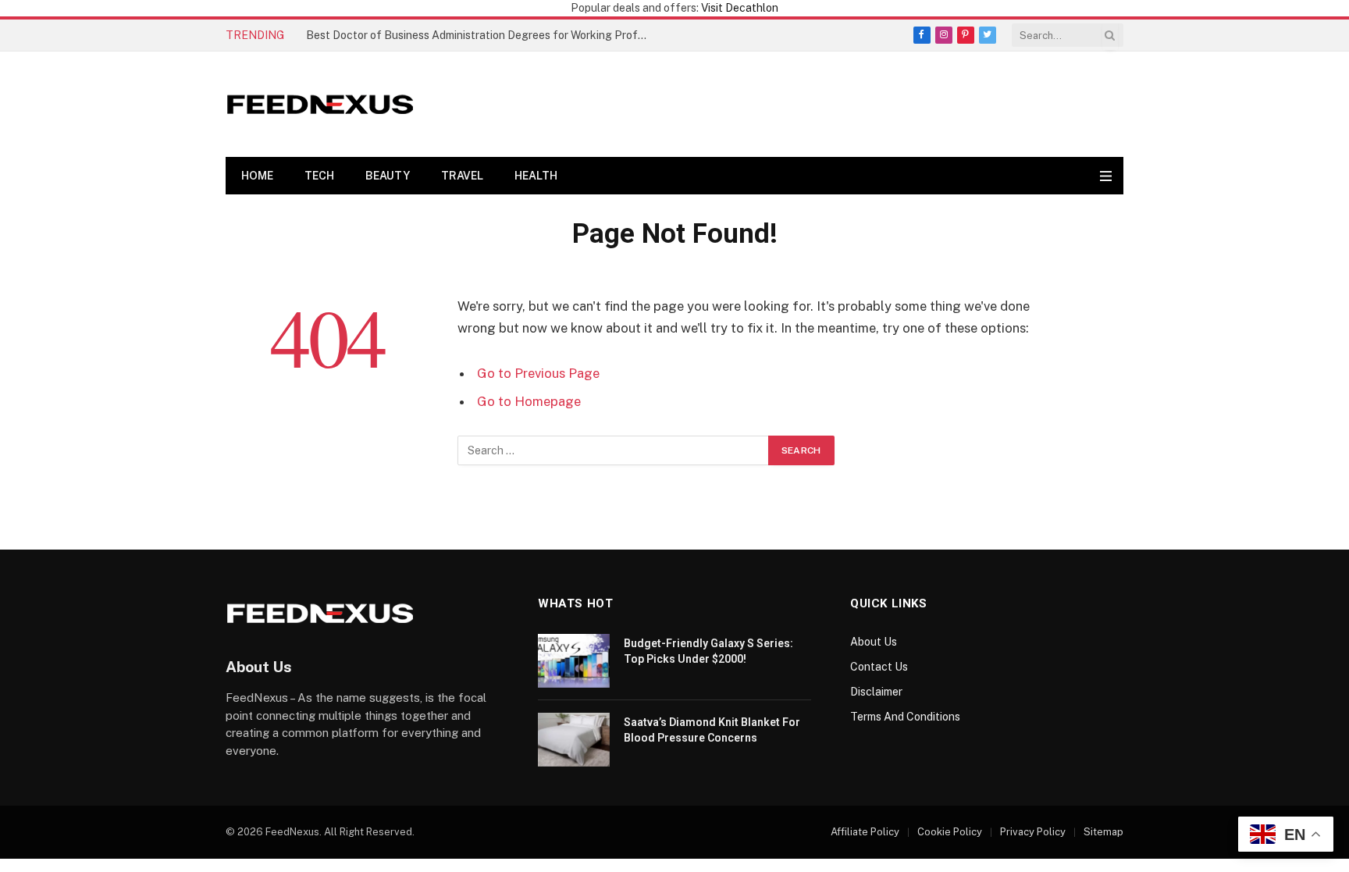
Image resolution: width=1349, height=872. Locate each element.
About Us (873, 641)
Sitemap (1103, 832)
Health (535, 175)
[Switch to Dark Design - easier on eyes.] (1090, 175)
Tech (319, 175)
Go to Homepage (529, 401)
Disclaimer (876, 691)
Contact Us (879, 666)
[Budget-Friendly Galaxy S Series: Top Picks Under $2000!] (574, 661)
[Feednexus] (320, 104)
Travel (462, 175)
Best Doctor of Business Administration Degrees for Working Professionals (481, 35)
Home (257, 175)
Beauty (387, 175)
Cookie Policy (949, 832)
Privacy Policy (1033, 832)
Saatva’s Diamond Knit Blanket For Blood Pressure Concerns (712, 730)
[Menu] (1106, 176)
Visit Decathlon (739, 8)
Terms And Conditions (905, 716)
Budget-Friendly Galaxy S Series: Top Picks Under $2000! (708, 651)
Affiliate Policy (865, 832)
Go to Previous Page (538, 373)
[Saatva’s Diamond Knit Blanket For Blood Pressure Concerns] (574, 740)
